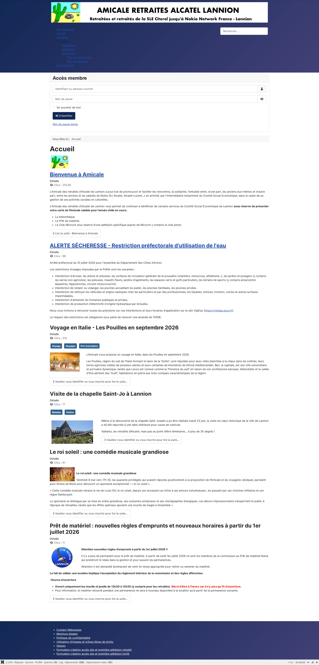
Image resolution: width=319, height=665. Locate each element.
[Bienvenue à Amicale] (59, 161)
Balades (56, 412)
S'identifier (65, 115)
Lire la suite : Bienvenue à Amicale (76, 233)
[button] (62, 41)
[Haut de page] (313, 658)
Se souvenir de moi (69, 107)
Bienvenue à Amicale (77, 174)
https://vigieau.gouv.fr (218, 310)
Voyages (70, 346)
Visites (70, 412)
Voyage (56, 346)
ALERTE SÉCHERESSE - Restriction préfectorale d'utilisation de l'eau (138, 245)
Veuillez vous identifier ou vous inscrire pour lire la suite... (90, 381)
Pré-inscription (89, 346)
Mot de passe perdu (65, 124)
